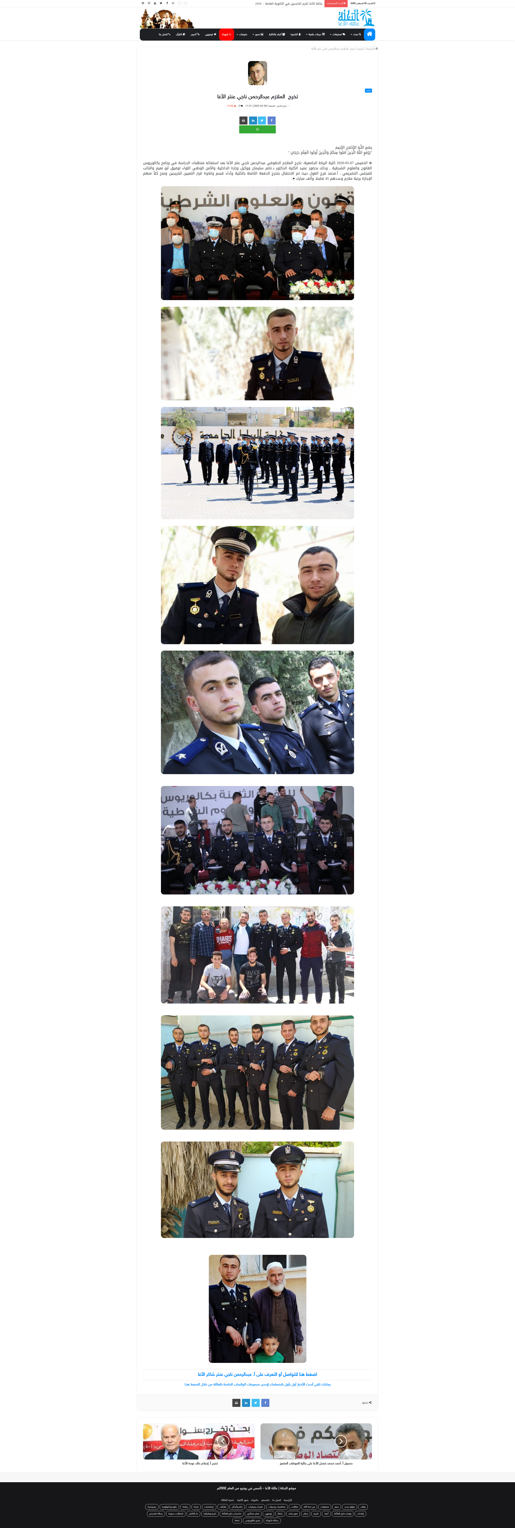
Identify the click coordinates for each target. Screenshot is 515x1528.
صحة (196, 1507)
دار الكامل (193, 1513)
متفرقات (324, 1507)
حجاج (305, 1513)
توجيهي (209, 34)
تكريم (360, 49)
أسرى (194, 34)
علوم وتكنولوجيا (169, 1507)
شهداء (225, 34)
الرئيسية (288, 1500)
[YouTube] (155, 3)
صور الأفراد (242, 1500)
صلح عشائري (253, 1513)
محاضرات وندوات (276, 1507)
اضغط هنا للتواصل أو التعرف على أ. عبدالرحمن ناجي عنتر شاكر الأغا (257, 1374)
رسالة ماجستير (156, 1513)
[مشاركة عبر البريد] (253, 121)
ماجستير (265, 1500)
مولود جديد (349, 1507)
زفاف (363, 1507)
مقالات (294, 1507)
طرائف (223, 1507)
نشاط (280, 1513)
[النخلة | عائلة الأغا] (356, 17)
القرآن (179, 34)
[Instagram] (149, 3)
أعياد (326, 1513)
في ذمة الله (309, 1507)
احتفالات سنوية (175, 1513)
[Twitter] (161, 3)
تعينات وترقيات (255, 1507)
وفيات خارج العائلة (342, 1513)
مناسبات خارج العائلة (231, 1513)
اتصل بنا (163, 34)
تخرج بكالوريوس (252, 1520)
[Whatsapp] (173, 3)
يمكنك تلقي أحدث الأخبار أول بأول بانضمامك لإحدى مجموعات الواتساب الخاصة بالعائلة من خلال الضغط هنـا (258, 1385)
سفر (337, 1507)
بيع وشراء (151, 1507)
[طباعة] (243, 121)
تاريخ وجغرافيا (210, 1513)
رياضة (185, 1507)
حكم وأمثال (237, 1507)
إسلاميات (209, 1507)
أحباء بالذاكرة (275, 34)
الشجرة (295, 34)
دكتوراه (255, 1500)
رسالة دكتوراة (272, 1520)
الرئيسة (370, 49)
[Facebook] (167, 3)
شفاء (237, 1520)
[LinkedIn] (246, 1403)
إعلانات (360, 1513)
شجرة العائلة (227, 1500)
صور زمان (293, 1513)
